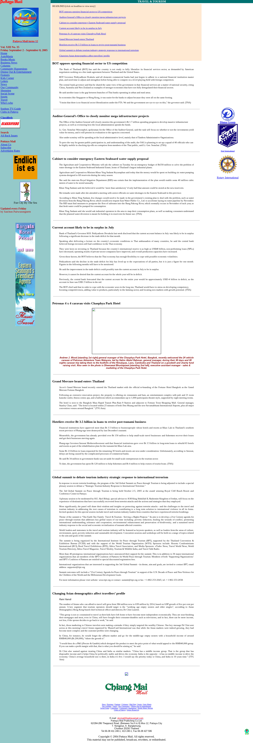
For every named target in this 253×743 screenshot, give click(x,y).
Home (4, 53)
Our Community (9, 87)
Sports (4, 96)
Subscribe (6, 147)
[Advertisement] (227, 55)
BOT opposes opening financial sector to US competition (85, 11)
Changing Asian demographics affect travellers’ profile (84, 55)
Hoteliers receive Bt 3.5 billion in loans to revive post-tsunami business (92, 44)
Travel (4, 99)
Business (110, 704)
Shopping (6, 90)
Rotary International (228, 177)
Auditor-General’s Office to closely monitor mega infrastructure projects (92, 17)
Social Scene (7, 93)
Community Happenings (14, 68)
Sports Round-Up (133, 710)
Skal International (228, 151)
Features (5, 75)
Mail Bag (132, 704)
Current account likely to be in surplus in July (80, 28)
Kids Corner (7, 78)
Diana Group (227, 122)
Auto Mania (147, 704)
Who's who (7, 102)
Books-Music (8, 59)
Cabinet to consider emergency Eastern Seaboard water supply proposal (92, 22)
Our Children (106, 706)
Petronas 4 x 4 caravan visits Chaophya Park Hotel (82, 33)
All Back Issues (9, 135)
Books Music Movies (145, 708)
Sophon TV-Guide (11, 108)
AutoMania (7, 56)
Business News (9, 62)
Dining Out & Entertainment (16, 71)
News (4, 84)
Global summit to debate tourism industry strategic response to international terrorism (99, 50)
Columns (5, 65)
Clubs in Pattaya (9, 111)
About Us (6, 144)
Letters (4, 81)
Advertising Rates (10, 150)
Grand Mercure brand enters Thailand (76, 39)
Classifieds (7, 117)
